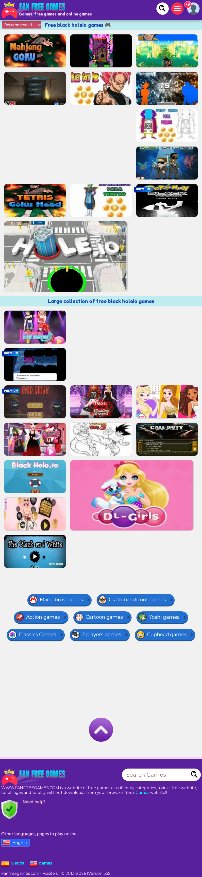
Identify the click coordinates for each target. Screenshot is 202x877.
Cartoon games (104, 617)
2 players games (101, 634)
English (20, 842)
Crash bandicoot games (137, 600)
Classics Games (37, 634)
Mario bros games (61, 600)
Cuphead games (167, 634)
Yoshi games (164, 617)
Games (142, 792)
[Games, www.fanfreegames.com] (34, 9)
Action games (43, 617)
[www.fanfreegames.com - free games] (34, 777)
